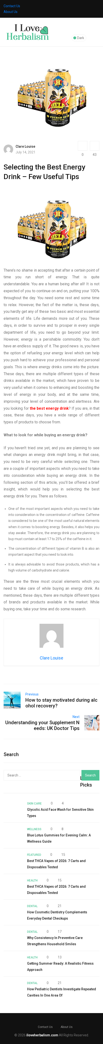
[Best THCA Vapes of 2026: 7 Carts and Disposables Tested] (13, 861)
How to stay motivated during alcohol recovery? (61, 703)
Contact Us (12, 6)
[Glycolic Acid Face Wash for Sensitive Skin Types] (13, 809)
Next (76, 717)
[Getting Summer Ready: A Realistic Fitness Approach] (13, 963)
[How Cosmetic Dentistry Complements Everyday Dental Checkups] (13, 912)
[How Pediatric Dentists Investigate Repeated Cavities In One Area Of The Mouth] (13, 989)
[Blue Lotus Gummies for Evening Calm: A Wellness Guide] (13, 835)
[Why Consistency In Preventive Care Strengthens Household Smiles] (13, 938)
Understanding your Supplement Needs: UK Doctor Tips (42, 725)
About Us (10, 12)
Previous (32, 694)
